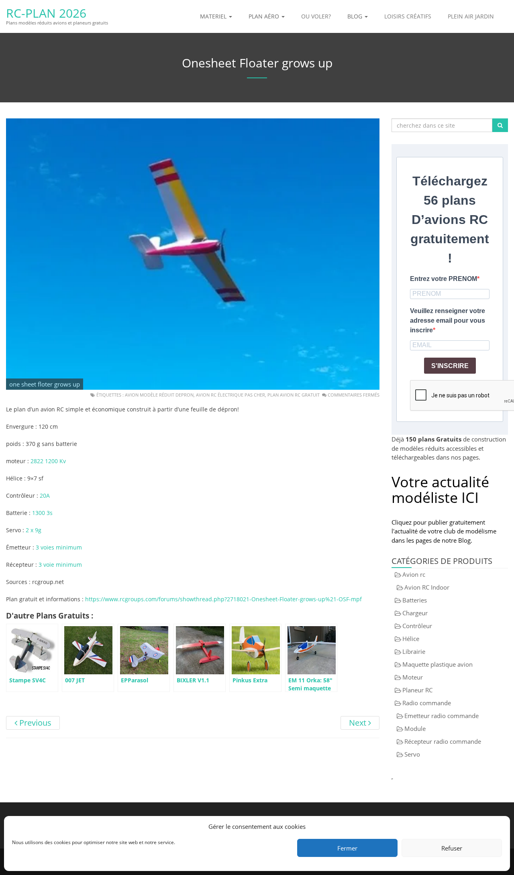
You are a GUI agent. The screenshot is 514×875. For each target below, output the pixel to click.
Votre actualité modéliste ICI (440, 490)
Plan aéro (265, 16)
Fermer (347, 848)
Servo (412, 754)
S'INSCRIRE (450, 365)
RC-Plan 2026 (46, 13)
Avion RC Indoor (426, 587)
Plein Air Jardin (471, 16)
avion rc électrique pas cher (230, 395)
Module (415, 728)
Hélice (410, 639)
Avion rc (413, 574)
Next (358, 722)
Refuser (451, 848)
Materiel (214, 16)
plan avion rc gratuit (293, 395)
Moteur (412, 677)
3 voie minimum (60, 564)
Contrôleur (417, 626)
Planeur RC (417, 690)
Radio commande (426, 703)
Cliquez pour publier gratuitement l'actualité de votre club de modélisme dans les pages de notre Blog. (444, 531)
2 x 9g (33, 530)
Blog (355, 16)
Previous (34, 722)
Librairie (413, 651)
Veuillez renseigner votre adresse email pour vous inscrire (447, 320)
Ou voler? (316, 16)
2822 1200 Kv (48, 461)
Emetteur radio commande (441, 716)
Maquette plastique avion (437, 664)
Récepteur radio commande (442, 741)
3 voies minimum (59, 547)
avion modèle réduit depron (159, 395)
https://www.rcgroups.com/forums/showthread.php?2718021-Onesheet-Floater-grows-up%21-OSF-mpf (223, 599)
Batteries (414, 600)
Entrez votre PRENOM (443, 278)
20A (44, 495)
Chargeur (415, 613)
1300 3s (42, 513)
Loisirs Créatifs (407, 16)
